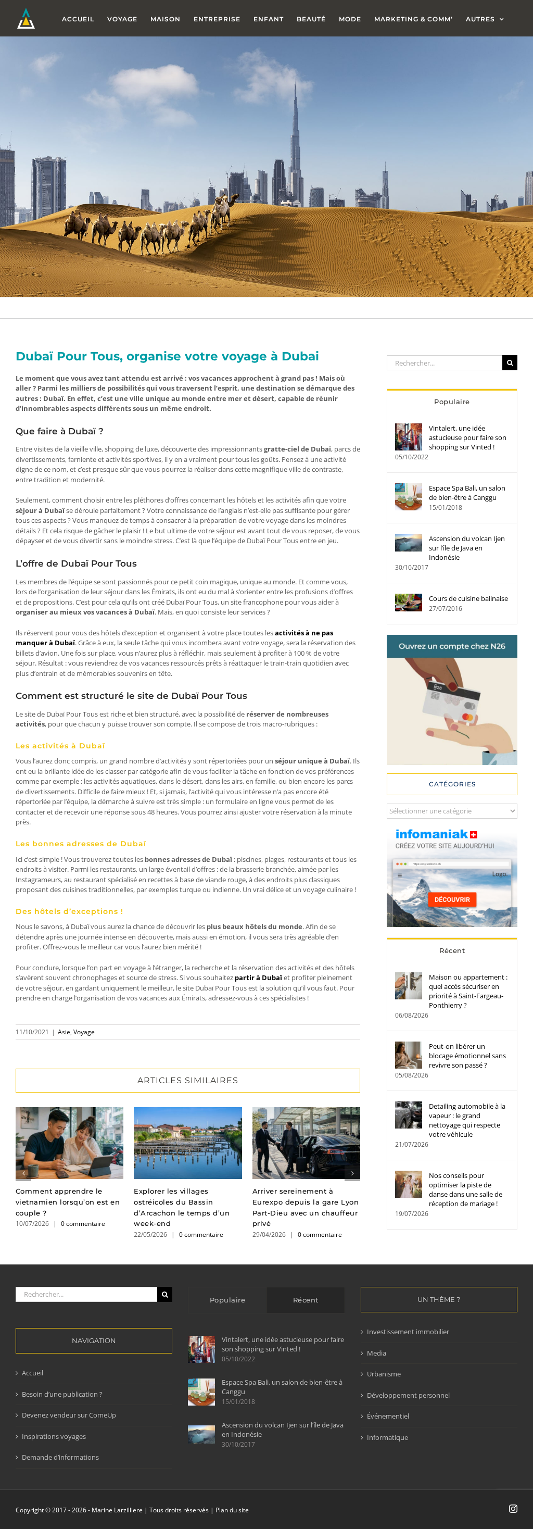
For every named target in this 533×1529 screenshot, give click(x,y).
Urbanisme (384, 1373)
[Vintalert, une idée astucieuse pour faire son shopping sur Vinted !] (408, 428)
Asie (64, 1031)
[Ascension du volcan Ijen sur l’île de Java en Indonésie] (408, 538)
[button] (23, 1173)
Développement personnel (408, 1395)
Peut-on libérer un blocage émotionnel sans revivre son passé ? (467, 1056)
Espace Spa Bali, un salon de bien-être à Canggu (467, 492)
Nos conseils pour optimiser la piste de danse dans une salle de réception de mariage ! (465, 1189)
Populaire (452, 401)
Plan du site (232, 1510)
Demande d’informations (60, 1457)
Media (376, 1353)
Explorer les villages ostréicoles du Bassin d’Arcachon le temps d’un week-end (187, 1143)
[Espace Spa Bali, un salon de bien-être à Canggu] (408, 488)
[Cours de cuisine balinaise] (408, 598)
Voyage (84, 1031)
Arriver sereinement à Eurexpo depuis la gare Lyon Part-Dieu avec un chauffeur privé (306, 1143)
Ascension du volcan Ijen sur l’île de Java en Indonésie (467, 548)
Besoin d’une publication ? (62, 1394)
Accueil (32, 1372)
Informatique (387, 1437)
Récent (452, 950)
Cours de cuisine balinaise (468, 598)
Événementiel (388, 1416)
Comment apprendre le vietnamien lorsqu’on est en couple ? (69, 1143)
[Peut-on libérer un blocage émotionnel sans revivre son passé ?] (408, 1046)
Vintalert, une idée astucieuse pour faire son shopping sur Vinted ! (467, 437)
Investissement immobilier (408, 1331)
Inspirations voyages (54, 1436)
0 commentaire (83, 1223)
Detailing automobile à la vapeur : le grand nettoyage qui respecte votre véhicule (467, 1120)
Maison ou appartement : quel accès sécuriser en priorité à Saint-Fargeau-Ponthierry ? (468, 991)
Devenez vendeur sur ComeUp (69, 1415)
